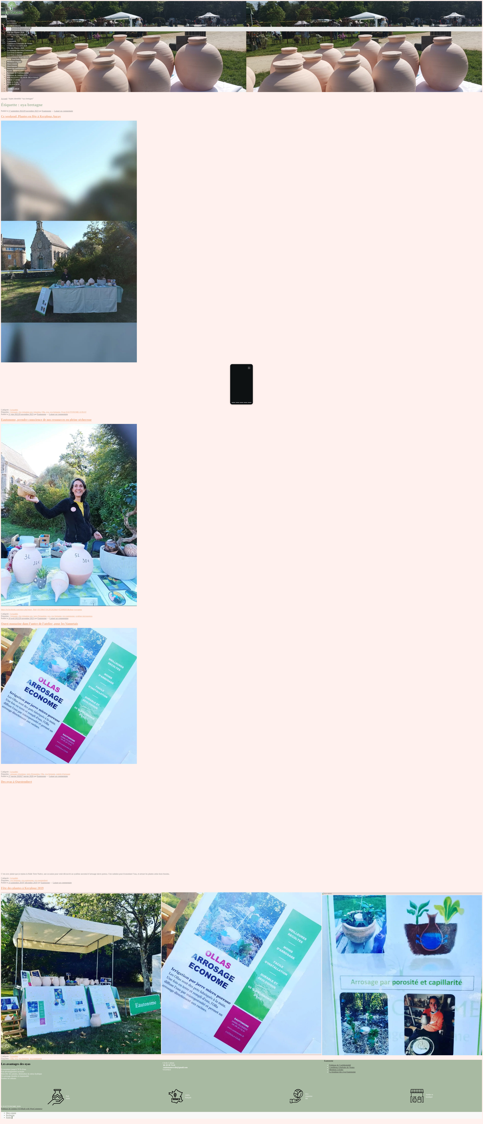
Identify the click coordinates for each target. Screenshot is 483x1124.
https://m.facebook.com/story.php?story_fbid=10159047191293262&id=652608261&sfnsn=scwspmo (41, 610)
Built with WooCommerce (32, 1109)
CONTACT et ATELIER (17, 35)
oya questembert (41, 880)
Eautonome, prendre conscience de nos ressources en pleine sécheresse (46, 419)
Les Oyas (16, 59)
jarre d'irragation (39, 616)
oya (47, 412)
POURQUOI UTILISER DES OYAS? (22, 77)
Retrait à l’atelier (13, 80)
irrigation (37, 412)
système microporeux (84, 616)
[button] (81, 892)
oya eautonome (69, 616)
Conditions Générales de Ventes (19, 43)
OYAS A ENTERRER (21, 28)
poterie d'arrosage (63, 774)
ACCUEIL (11, 21)
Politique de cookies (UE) (17, 75)
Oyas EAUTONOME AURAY (74, 412)
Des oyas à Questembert (16, 781)
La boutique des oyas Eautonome (20, 50)
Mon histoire (12, 66)
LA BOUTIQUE (14, 26)
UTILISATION (13, 84)
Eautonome (46, 111)
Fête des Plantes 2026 (15, 32)
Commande (11, 41)
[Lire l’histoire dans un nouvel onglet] (241, 384)
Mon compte (12, 64)
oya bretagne (55, 412)
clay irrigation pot (25, 412)
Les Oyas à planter (14, 55)
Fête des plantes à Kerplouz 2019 (22, 888)
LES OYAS (12, 23)
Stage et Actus (12, 82)
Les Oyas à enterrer (15, 52)
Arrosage (13, 412)
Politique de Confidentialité (18, 73)
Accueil (10, 39)
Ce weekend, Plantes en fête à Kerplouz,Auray (31, 116)
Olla (43, 412)
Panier (9, 71)
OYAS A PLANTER (20, 30)
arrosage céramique (18, 774)
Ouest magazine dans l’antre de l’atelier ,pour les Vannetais (39, 623)
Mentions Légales (14, 62)
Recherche (10, 1115)
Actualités (14, 410)
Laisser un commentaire (63, 111)
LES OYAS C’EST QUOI (17, 57)
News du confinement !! (16, 68)
